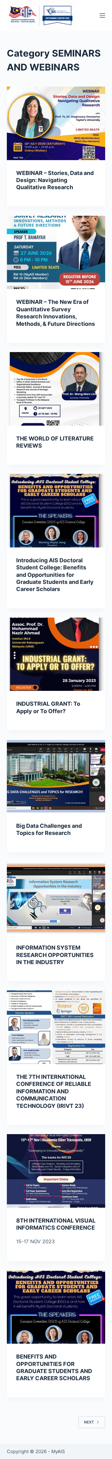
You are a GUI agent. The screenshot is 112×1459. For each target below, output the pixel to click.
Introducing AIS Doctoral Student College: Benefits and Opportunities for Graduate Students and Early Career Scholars (55, 575)
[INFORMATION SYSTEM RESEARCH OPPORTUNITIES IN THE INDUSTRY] (56, 898)
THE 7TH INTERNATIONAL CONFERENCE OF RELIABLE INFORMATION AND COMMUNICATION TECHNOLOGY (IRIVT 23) (53, 1091)
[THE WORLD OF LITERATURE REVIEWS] (56, 389)
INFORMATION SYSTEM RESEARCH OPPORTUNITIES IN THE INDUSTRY (55, 954)
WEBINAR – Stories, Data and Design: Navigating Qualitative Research (55, 180)
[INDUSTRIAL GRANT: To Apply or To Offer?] (56, 654)
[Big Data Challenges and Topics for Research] (56, 776)
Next (89, 1422)
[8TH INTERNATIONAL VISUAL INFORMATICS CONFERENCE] (56, 1171)
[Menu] (102, 15)
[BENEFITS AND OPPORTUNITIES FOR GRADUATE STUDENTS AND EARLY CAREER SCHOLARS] (56, 1307)
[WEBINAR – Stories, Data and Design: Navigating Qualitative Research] (56, 123)
